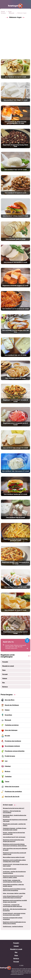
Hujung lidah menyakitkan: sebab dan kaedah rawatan (13, 885)
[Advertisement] (15, 34)
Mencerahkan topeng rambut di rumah (14, 857)
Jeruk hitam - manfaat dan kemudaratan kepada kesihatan (14, 872)
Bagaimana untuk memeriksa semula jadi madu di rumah (14, 853)
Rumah (3, 11)
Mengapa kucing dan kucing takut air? (13, 808)
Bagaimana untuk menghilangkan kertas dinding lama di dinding (14, 923)
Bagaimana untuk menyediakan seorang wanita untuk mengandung (14, 889)
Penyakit (5, 662)
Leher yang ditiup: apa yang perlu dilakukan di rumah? (15, 849)
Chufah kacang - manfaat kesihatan (13, 926)
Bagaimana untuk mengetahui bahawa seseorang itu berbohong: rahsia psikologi (14, 845)
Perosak (5, 674)
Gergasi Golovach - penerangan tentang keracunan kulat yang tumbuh (14, 914)
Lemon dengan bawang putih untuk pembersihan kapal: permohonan (13, 897)
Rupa (4, 670)
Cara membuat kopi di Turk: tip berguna (14, 837)
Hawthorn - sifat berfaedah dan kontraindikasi (12, 812)
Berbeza (5, 686)
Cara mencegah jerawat (9, 868)
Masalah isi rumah (8, 666)
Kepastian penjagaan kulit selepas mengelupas (12, 918)
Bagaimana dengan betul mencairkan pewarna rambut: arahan (13, 877)
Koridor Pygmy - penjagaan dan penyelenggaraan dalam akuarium (12, 881)
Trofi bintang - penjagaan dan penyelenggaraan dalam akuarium (12, 905)
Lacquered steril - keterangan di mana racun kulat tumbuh (15, 865)
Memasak (11, 13)
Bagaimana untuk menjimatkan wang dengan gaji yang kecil (13, 840)
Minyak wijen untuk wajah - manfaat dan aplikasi (14, 825)
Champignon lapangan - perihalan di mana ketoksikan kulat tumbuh (14, 829)
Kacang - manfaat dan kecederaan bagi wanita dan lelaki (14, 833)
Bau (3, 682)
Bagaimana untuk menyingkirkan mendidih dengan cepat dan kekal (15, 901)
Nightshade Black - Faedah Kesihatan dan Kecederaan (14, 816)
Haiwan (4, 678)
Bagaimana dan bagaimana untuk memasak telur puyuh (15, 820)
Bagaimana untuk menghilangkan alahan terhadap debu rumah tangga (14, 861)
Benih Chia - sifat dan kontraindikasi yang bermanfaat (14, 910)
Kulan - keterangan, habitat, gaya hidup (14, 893)
